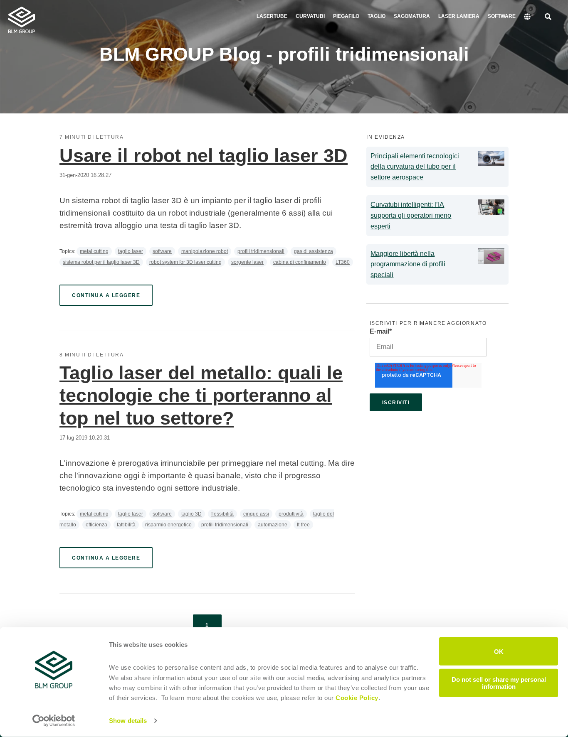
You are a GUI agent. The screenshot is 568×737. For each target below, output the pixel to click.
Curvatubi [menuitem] (310, 16)
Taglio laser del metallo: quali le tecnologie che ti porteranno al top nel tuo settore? (201, 395)
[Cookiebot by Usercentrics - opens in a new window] (53, 721)
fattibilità (126, 525)
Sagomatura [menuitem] (412, 16)
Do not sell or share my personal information (499, 683)
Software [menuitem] (502, 16)
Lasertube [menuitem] (272, 16)
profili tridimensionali (260, 251)
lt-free (303, 525)
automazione (272, 525)
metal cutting (94, 251)
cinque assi (256, 514)
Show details (128, 720)
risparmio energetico (168, 525)
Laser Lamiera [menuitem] (458, 16)
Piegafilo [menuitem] (346, 16)
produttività (291, 514)
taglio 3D (191, 514)
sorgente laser (247, 262)
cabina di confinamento (299, 262)
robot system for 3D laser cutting (185, 262)
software (162, 251)
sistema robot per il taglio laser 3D (101, 262)
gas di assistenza (313, 251)
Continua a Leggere (106, 295)
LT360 (343, 262)
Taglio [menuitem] (376, 16)
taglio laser (130, 251)
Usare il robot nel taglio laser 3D (203, 155)
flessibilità (222, 514)
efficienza (96, 525)
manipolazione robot (204, 251)
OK (499, 651)
